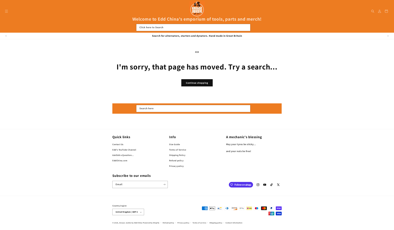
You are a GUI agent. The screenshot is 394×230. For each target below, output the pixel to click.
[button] (6, 11)
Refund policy (176, 160)
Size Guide (174, 144)
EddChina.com (119, 160)
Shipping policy (215, 223)
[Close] (254, 27)
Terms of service (199, 223)
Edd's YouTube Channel (124, 149)
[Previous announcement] (6, 36)
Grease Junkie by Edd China (130, 223)
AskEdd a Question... (123, 155)
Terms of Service (177, 149)
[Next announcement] (388, 36)
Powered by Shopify (151, 223)
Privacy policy (176, 166)
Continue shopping (197, 82)
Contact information (233, 223)
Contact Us (117, 144)
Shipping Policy (177, 155)
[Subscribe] (164, 184)
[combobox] (193, 27)
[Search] (246, 27)
